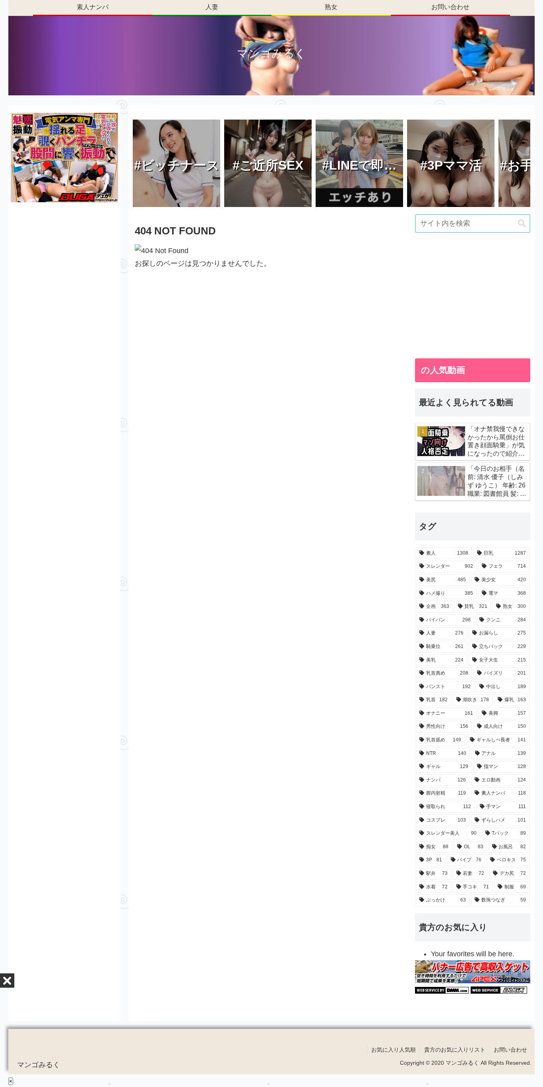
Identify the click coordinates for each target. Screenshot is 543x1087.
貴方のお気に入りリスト (454, 1049)
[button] (522, 223)
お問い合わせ (510, 1049)
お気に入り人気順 (393, 1049)
